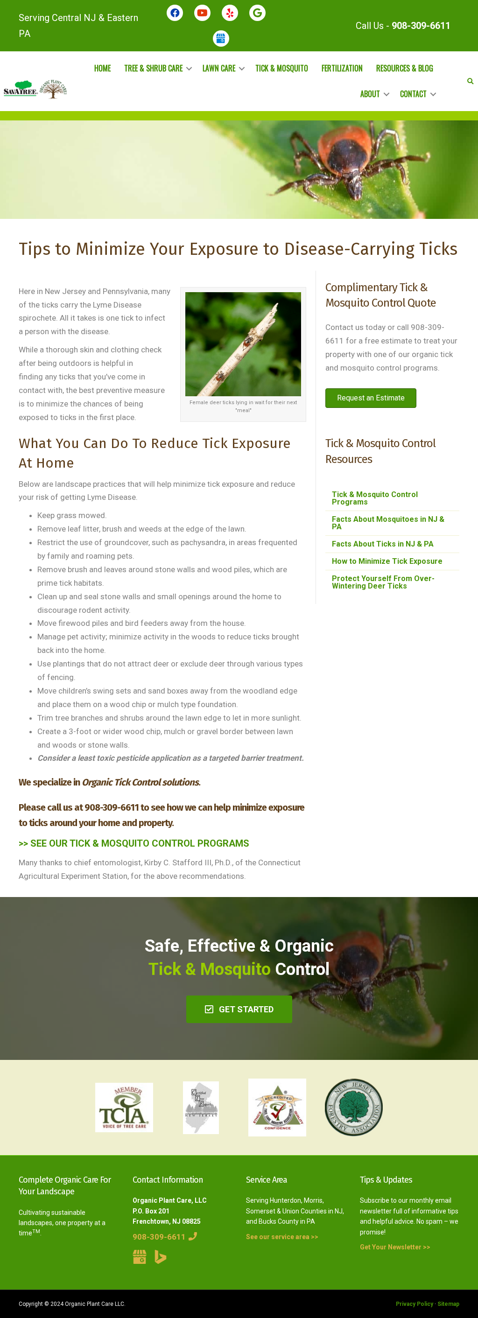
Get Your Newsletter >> (395, 1247)
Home (102, 68)
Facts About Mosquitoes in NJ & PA (388, 523)
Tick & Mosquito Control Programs (375, 498)
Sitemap (448, 1304)
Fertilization (342, 68)
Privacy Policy (414, 1304)
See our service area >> (282, 1237)
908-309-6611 (421, 25)
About (370, 93)
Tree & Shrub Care (153, 68)
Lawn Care (219, 68)
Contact (413, 93)
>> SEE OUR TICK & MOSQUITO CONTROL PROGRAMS (134, 843)
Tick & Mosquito (281, 68)
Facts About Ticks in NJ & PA (383, 544)
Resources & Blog (404, 68)
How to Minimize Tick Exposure (387, 561)
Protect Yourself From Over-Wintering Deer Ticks (383, 582)
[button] (239, 1010)
